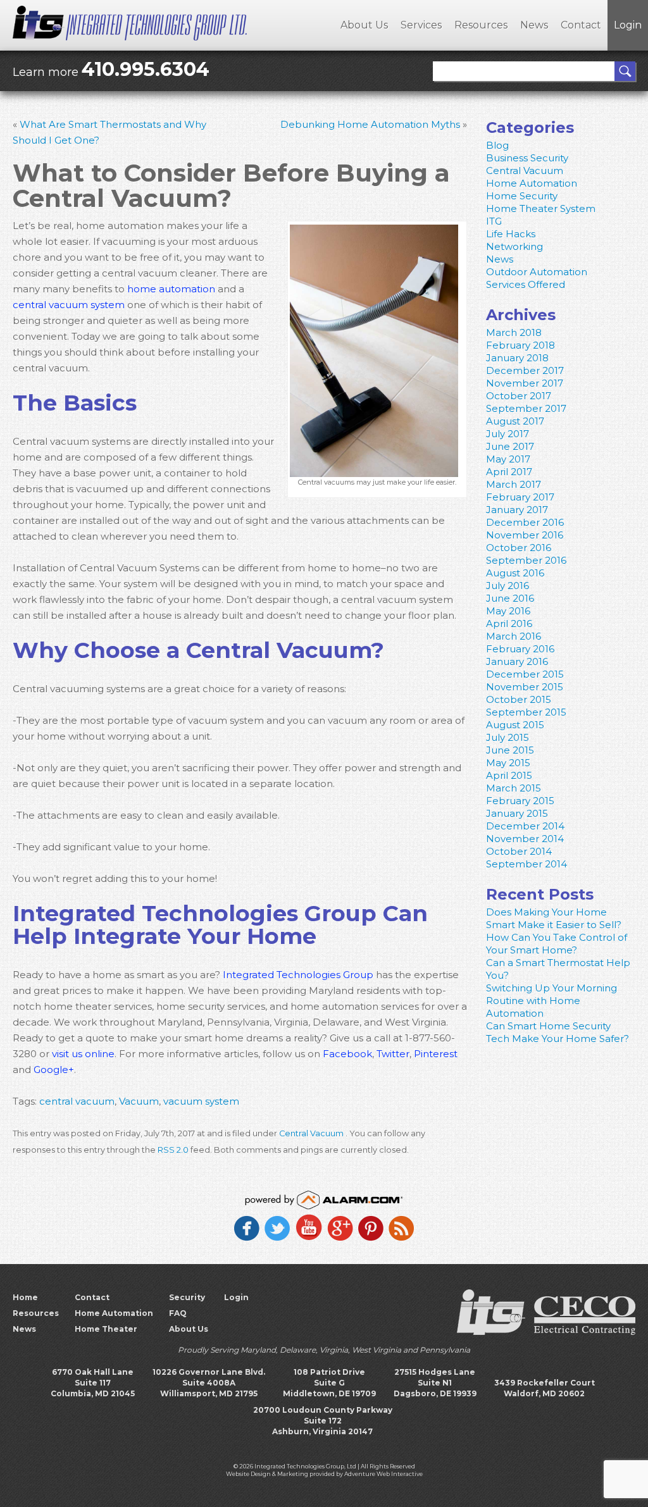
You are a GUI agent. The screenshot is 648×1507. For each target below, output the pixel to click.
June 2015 (510, 750)
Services (421, 25)
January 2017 (517, 510)
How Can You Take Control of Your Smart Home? (556, 943)
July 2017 (507, 434)
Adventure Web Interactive (383, 1473)
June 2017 (510, 446)
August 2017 (515, 421)
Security (187, 1297)
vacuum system (201, 1101)
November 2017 (524, 383)
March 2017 (513, 484)
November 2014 (525, 839)
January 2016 (517, 661)
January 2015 (517, 813)
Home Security (522, 196)
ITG (494, 221)
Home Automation (531, 183)
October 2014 (519, 851)
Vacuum (139, 1101)
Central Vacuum (311, 1133)
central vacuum (77, 1101)
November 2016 (524, 535)
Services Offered (525, 284)
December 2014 (525, 826)
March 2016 (513, 636)
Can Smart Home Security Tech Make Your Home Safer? (557, 1032)
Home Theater (106, 1329)
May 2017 (508, 459)
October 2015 (518, 699)
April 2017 (509, 472)
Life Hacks (510, 234)
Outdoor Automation (536, 272)
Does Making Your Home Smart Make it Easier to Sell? (553, 918)
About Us (364, 25)
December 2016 (525, 522)
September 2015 (526, 712)
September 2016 (526, 560)
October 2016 (518, 548)
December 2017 (525, 370)
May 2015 (508, 763)
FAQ (178, 1313)
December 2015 (525, 674)
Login (628, 25)
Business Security (527, 158)
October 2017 (518, 396)
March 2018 (514, 332)
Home (25, 1297)
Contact (581, 25)
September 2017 (526, 408)
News (534, 25)
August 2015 (515, 725)
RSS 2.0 (173, 1150)
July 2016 (507, 586)
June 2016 (510, 598)
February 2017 (520, 497)
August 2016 (515, 573)
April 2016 (509, 623)
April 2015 (509, 775)
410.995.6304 (145, 69)
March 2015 (513, 788)
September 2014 (526, 864)
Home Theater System (540, 208)
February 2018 (520, 345)
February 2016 (520, 649)
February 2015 (520, 801)
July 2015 (507, 737)
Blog (497, 145)
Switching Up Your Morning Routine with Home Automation (551, 1000)
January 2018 (517, 358)
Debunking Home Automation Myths (370, 124)
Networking (514, 246)
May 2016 (508, 611)
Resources (481, 25)
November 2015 (524, 687)
